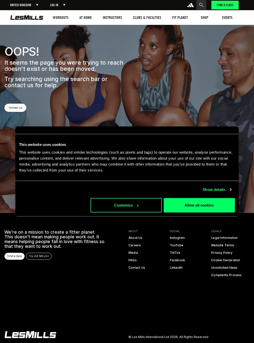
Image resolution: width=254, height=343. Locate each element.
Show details (214, 189)
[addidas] (190, 5)
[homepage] (26, 17)
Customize (123, 205)
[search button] (201, 5)
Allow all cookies (199, 205)
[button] (24, 5)
